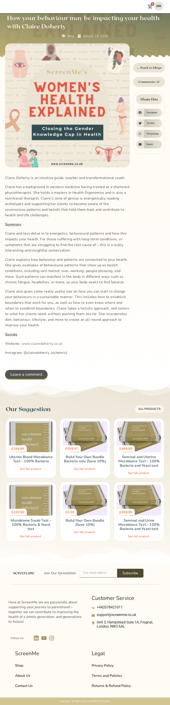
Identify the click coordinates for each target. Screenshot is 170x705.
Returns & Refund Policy (111, 685)
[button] (149, 113)
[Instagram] (52, 638)
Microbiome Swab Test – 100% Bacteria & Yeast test (31, 524)
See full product (30, 469)
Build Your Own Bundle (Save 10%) (85, 522)
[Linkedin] (36, 638)
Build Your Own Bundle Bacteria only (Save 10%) (85, 459)
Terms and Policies (107, 675)
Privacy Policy (103, 665)
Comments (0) (149, 82)
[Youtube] (44, 638)
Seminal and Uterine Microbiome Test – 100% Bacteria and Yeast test (139, 461)
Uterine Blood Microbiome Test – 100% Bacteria (31, 459)
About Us (22, 675)
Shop (19, 665)
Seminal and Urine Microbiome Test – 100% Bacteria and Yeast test (139, 524)
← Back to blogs (149, 67)
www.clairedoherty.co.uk (42, 343)
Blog (70, 36)
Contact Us (24, 685)
